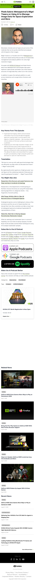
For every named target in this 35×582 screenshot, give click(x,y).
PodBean (16, 236)
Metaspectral (28, 55)
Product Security (20, 576)
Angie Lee (13, 22)
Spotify (11, 238)
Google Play (4, 234)
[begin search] (5, 2)
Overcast (24, 234)
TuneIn (22, 238)
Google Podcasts (26, 232)
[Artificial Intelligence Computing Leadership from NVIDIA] (17, 1)
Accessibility (22, 574)
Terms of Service (12, 574)
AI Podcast (9, 232)
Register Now (6, 316)
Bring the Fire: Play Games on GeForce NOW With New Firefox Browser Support (16, 426)
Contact (28, 576)
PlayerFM (30, 234)
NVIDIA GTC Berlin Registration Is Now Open (17, 309)
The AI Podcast (5, 125)
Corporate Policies (7, 576)
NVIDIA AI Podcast (15, 65)
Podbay (11, 236)
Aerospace (8, 284)
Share (19, 24)
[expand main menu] (2, 2)
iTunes (19, 232)
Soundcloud (4, 238)
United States (17, 569)
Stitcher (15, 238)
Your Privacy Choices (21, 572)
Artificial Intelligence (18, 284)
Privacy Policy (10, 572)
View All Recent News (27, 549)
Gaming (3, 499)
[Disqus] (17, 341)
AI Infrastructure (6, 512)
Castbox (11, 234)
